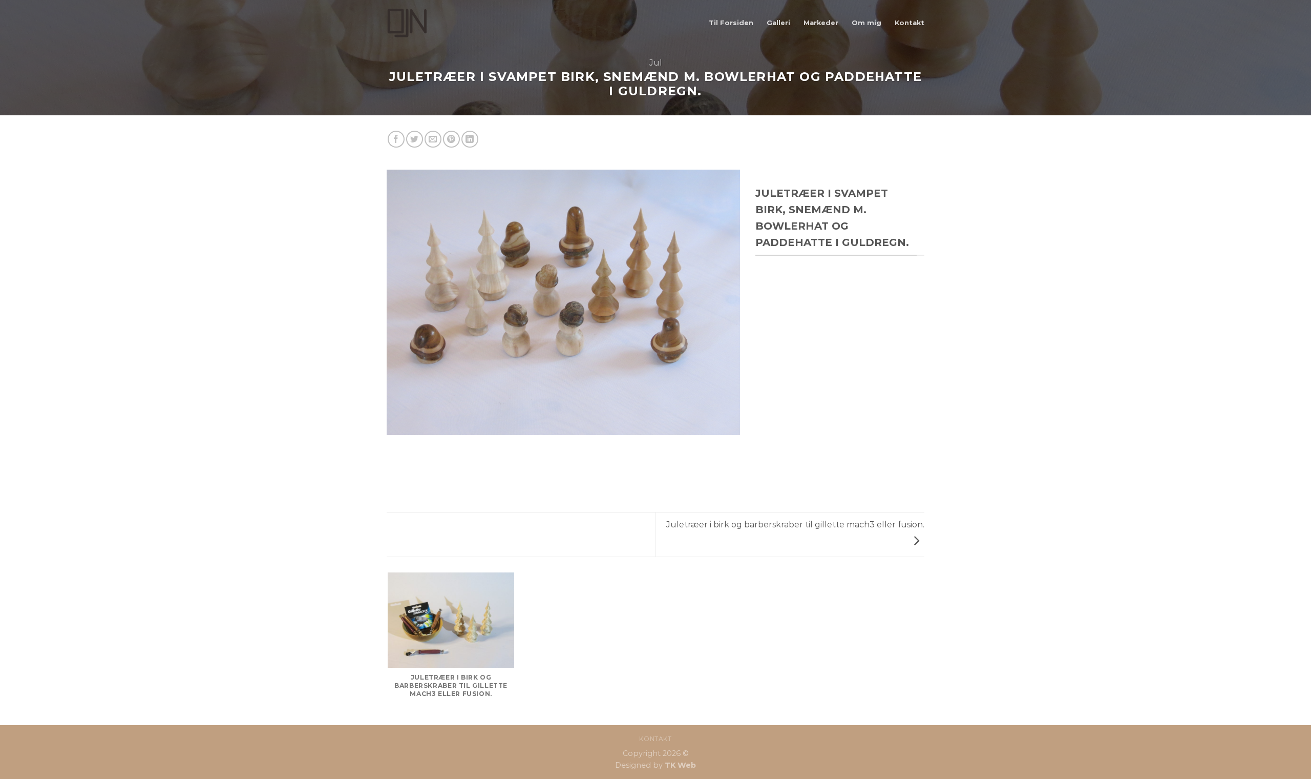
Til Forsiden (731, 23)
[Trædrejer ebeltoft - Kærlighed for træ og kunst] (438, 23)
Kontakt (909, 23)
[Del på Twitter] (414, 139)
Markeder (820, 23)
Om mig (866, 23)
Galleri (778, 23)
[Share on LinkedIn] (469, 139)
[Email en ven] (433, 139)
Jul (655, 63)
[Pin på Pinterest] (451, 139)
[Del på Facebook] (396, 139)
